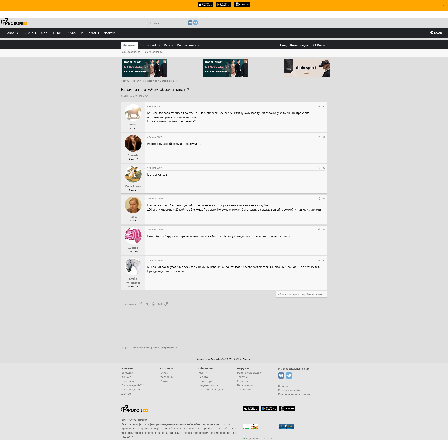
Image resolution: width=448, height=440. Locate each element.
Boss (126, 95)
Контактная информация (294, 394)
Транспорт (205, 381)
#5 (324, 229)
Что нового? (148, 45)
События (243, 381)
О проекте (285, 386)
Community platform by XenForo (224, 359)
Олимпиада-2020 (133, 389)
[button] (159, 45)
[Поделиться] (319, 106)
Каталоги (75, 33)
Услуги (202, 372)
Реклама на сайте (290, 390)
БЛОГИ (94, 33)
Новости (11, 33)
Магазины (166, 377)
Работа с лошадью (249, 372)
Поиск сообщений (152, 51)
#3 (324, 167)
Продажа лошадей (210, 389)
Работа (203, 377)
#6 (324, 260)
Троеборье (128, 381)
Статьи (30, 33)
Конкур (126, 377)
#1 (324, 106)
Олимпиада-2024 (133, 385)
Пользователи (186, 45)
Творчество (244, 389)
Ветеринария (245, 385)
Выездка (127, 372)
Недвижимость (208, 385)
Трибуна (242, 377)
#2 (324, 137)
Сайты (164, 381)
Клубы (164, 372)
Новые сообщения (130, 51)
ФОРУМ (109, 33)
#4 (324, 198)
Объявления (51, 33)
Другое (126, 393)
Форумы (129, 45)
